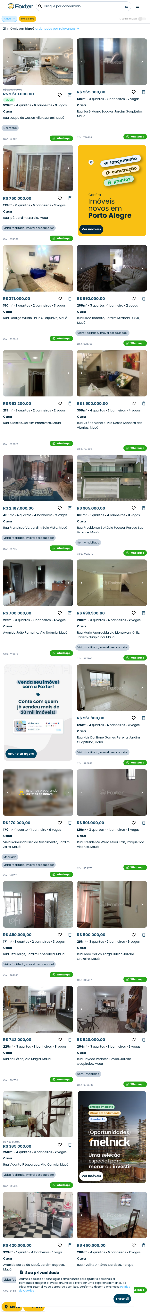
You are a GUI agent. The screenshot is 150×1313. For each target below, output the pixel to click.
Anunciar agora (21, 753)
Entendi (122, 1298)
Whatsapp (64, 138)
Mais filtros (27, 18)
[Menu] (137, 6)
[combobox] (69, 28)
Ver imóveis (91, 229)
